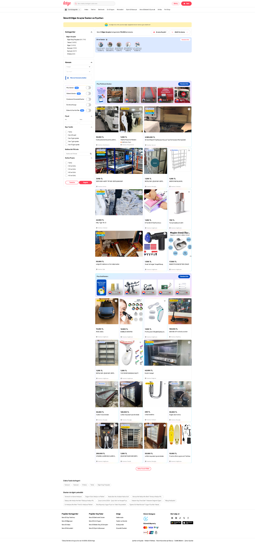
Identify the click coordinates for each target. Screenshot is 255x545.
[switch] (88, 87)
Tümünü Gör (185, 39)
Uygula (85, 182)
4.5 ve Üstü (72, 175)
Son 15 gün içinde (73, 145)
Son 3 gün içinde (73, 138)
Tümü (70, 132)
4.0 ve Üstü (72, 172)
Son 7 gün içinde (73, 141)
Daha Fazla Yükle (143, 469)
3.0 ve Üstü (72, 166)
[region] (143, 46)
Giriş (176, 3)
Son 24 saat (72, 135)
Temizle (72, 182)
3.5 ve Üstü (72, 169)
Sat (187, 3)
